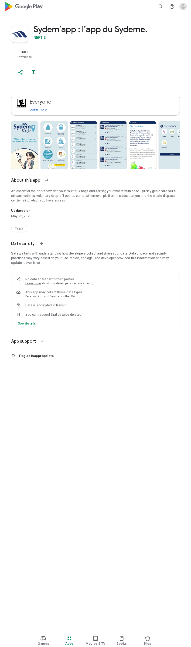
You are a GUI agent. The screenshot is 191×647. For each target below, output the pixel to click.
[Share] (20, 72)
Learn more (38, 109)
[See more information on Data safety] (41, 243)
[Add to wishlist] (33, 72)
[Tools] (19, 228)
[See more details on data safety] (27, 323)
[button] (24, 145)
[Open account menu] (183, 6)
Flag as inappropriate (32, 356)
